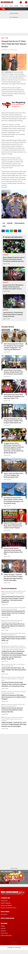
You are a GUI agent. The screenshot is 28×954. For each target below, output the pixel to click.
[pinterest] (15, 231)
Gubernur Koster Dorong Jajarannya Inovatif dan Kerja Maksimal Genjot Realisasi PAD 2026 (13, 551)
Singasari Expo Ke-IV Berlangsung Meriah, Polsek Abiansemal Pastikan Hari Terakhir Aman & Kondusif (13, 287)
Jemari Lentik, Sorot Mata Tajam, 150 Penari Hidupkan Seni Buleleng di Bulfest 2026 (14, 475)
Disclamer (3, 930)
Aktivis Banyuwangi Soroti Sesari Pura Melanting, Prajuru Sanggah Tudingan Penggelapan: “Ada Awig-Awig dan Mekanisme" (14, 346)
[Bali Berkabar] (7, 3)
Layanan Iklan (4, 900)
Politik (22, 6)
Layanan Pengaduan (6, 903)
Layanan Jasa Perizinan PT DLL (8, 907)
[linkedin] (19, 231)
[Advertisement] (14, 800)
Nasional (16, 6)
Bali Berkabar (18, 947)
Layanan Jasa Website (6, 905)
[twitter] (7, 231)
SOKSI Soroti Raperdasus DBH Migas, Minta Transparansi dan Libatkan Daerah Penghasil (13, 525)
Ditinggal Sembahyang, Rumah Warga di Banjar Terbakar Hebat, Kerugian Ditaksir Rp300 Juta (13, 420)
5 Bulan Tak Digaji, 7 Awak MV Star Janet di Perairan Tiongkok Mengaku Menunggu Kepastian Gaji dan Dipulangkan (13, 577)
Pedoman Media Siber (6, 935)
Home (2, 6)
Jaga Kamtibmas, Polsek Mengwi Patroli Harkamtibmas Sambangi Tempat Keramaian (13, 314)
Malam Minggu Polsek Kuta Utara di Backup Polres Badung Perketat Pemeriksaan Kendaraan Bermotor (14, 259)
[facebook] (3, 231)
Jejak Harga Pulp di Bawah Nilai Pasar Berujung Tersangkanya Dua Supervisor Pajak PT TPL (14, 396)
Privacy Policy (4, 933)
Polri (7, 38)
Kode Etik (3, 928)
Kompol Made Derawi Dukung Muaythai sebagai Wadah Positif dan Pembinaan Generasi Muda (13, 372)
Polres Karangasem (19, 223)
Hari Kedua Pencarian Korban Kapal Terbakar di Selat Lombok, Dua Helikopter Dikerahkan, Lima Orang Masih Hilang (13, 500)
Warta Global (4, 914)
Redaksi (3, 926)
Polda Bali (10, 223)
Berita (6, 6)
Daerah (11, 6)
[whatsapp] (11, 231)
